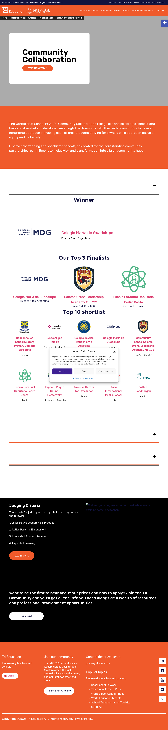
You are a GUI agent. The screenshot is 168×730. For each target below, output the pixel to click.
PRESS (136, 2)
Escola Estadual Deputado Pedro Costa (24, 391)
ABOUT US (112, 2)
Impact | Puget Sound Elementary (54, 391)
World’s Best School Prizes (107, 693)
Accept (62, 371)
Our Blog (96, 707)
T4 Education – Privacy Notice (83, 378)
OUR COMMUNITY (158, 2)
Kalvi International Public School (113, 391)
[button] (164, 23)
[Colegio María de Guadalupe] (34, 279)
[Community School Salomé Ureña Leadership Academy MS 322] (84, 279)
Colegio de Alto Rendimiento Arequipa (84, 341)
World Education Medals (106, 698)
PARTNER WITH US (125, 2)
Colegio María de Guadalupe (87, 232)
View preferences (105, 371)
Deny (84, 371)
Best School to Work (103, 684)
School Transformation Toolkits (110, 702)
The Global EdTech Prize (106, 689)
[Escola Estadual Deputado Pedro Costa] (133, 279)
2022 (14, 455)
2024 (14, 184)
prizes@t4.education (98, 663)
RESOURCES (145, 2)
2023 (14, 433)
